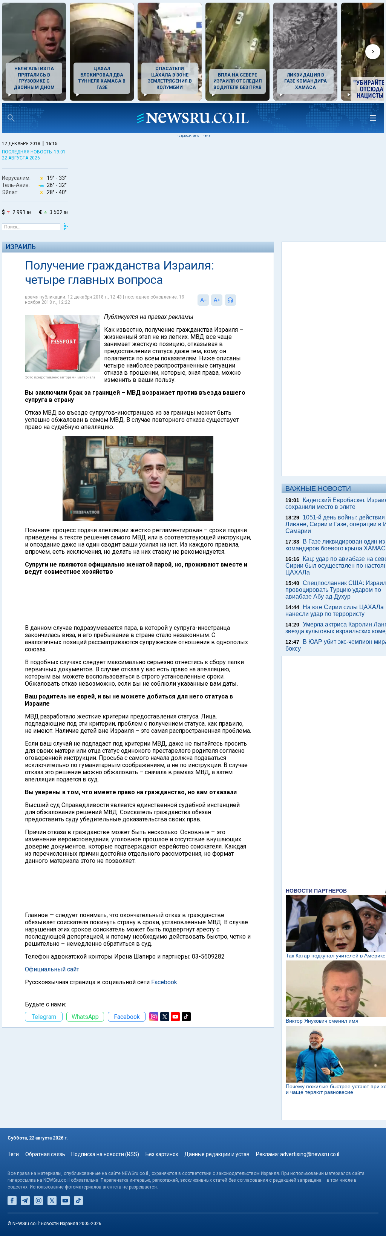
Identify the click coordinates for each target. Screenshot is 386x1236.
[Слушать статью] (238, 300)
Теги (13, 1154)
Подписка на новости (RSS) (105, 1154)
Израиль (21, 247)
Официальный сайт (52, 969)
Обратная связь (45, 1154)
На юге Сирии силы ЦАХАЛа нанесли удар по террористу (334, 610)
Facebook (164, 982)
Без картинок (162, 1154)
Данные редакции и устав (217, 1154)
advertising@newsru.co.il (309, 1154)
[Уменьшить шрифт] (203, 300)
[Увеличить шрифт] (216, 300)
